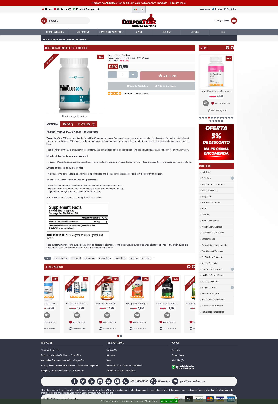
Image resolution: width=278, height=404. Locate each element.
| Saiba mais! (150, 401)
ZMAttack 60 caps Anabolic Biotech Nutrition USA (150, 303)
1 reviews (128, 93)
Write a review (142, 93)
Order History (178, 355)
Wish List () (178, 360)
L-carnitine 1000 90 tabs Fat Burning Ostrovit (217, 91)
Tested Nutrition (122, 55)
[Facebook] (75, 381)
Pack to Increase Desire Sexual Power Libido (59, 303)
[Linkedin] (117, 381)
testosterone (90, 258)
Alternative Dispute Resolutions (121, 370)
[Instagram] (100, 381)
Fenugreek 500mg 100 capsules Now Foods (120, 303)
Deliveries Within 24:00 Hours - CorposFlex (61, 355)
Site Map (110, 355)
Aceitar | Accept (169, 401)
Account (176, 350)
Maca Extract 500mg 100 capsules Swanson (180, 303)
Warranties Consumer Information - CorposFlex (63, 360)
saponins (134, 258)
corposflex (146, 258)
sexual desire (120, 258)
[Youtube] (92, 381)
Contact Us (111, 350)
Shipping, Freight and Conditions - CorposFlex (62, 370)
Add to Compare (167, 86)
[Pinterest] (109, 381)
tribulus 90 (76, 258)
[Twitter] (83, 381)
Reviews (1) (68, 124)
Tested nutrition (61, 258)
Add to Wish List (139, 86)
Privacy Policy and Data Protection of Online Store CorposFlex (70, 365)
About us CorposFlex (51, 350)
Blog (108, 360)
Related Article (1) (86, 124)
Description (52, 124)
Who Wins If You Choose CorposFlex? (124, 365)
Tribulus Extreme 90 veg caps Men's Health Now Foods (90, 303)
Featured (203, 48)
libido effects (105, 258)
